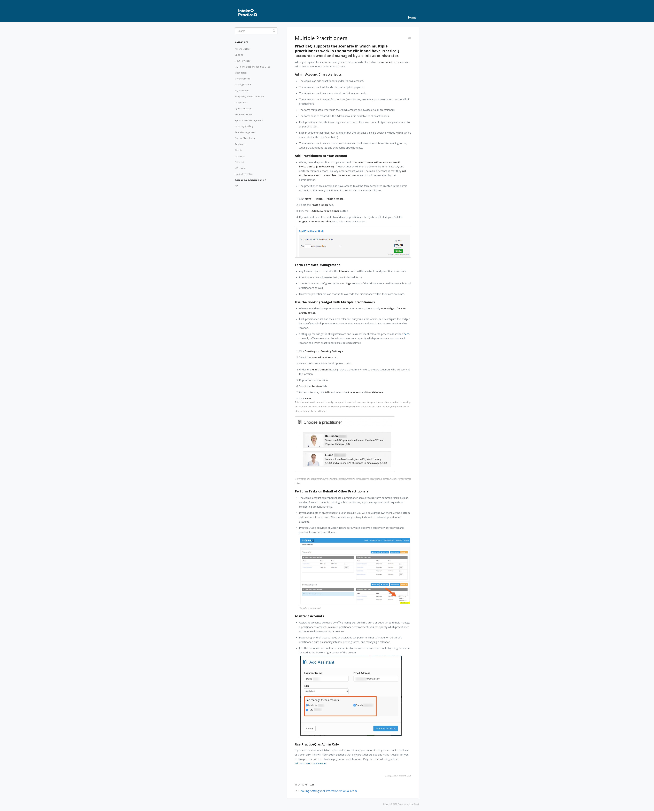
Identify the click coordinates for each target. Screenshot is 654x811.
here (406, 334)
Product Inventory (244, 173)
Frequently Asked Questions (249, 96)
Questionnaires (243, 108)
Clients (238, 150)
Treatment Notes (243, 114)
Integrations (241, 102)
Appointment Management (249, 120)
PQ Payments (242, 90)
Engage (239, 54)
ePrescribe (240, 167)
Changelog (240, 72)
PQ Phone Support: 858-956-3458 (252, 66)
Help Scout (414, 804)
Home (412, 17)
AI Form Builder (242, 48)
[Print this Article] (409, 38)
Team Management (245, 132)
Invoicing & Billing (244, 126)
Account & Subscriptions (249, 179)
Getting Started (243, 84)
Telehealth (240, 144)
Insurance (240, 156)
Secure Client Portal (245, 138)
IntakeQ (388, 804)
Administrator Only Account (311, 763)
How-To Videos (243, 60)
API (236, 185)
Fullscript (239, 162)
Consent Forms (243, 78)
